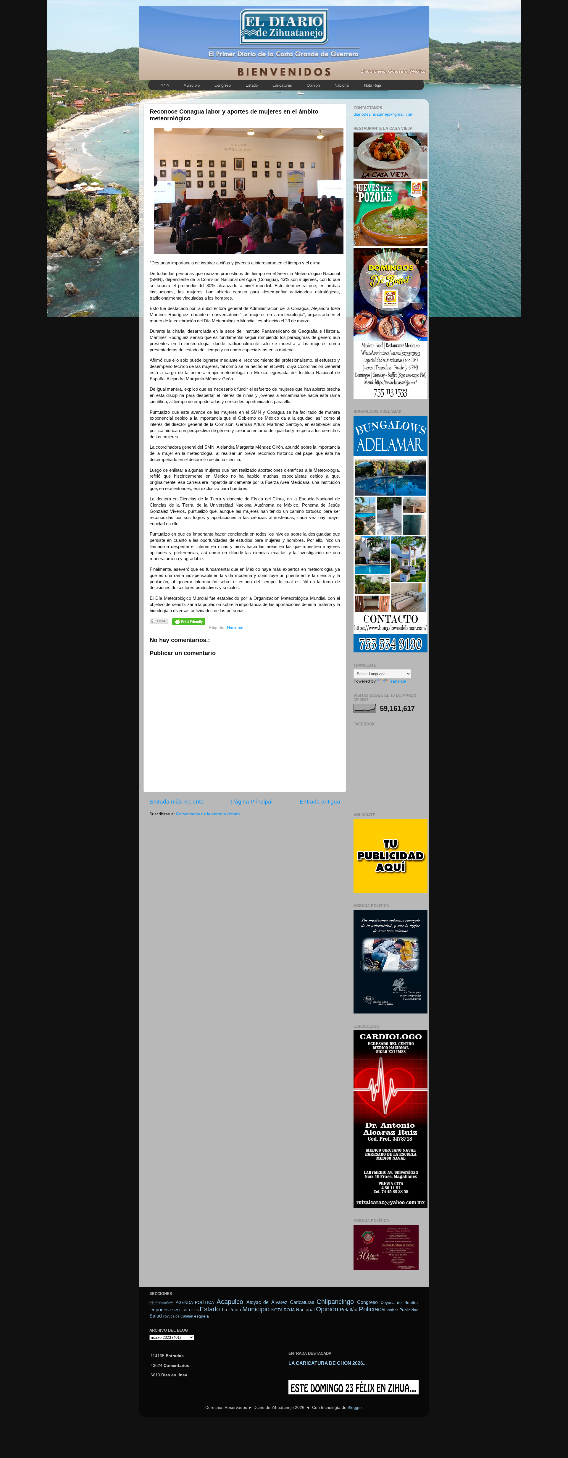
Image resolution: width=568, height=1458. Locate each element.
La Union (231, 1309)
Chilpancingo (335, 1301)
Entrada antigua (320, 801)
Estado (252, 85)
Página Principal (251, 801)
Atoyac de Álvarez (266, 1302)
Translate (397, 681)
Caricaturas (282, 85)
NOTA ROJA (282, 1310)
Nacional (342, 85)
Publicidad (409, 1310)
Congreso (222, 85)
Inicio (164, 85)
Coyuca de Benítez (399, 1302)
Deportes (159, 1309)
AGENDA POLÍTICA (195, 1302)
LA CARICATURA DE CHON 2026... (327, 1363)
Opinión (161, 1303)
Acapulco (230, 1301)
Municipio (191, 85)
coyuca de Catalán (178, 1316)
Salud (155, 1315)
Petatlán (348, 1309)
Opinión (313, 85)
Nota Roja (372, 85)
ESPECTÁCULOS (184, 1310)
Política (392, 1310)
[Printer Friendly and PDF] (159, 622)
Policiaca (372, 1309)
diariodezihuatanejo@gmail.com (384, 114)
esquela (201, 1316)
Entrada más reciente (176, 801)
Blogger (355, 1407)
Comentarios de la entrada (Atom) (208, 814)
